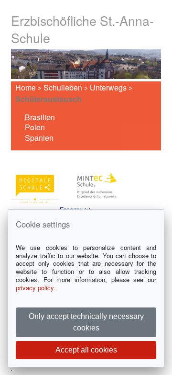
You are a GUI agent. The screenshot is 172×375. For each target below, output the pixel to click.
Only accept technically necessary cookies (86, 322)
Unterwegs (108, 87)
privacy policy (35, 287)
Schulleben (62, 87)
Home (25, 87)
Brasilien (40, 117)
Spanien (39, 137)
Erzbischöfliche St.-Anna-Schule (82, 29)
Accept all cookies (86, 350)
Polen (35, 127)
